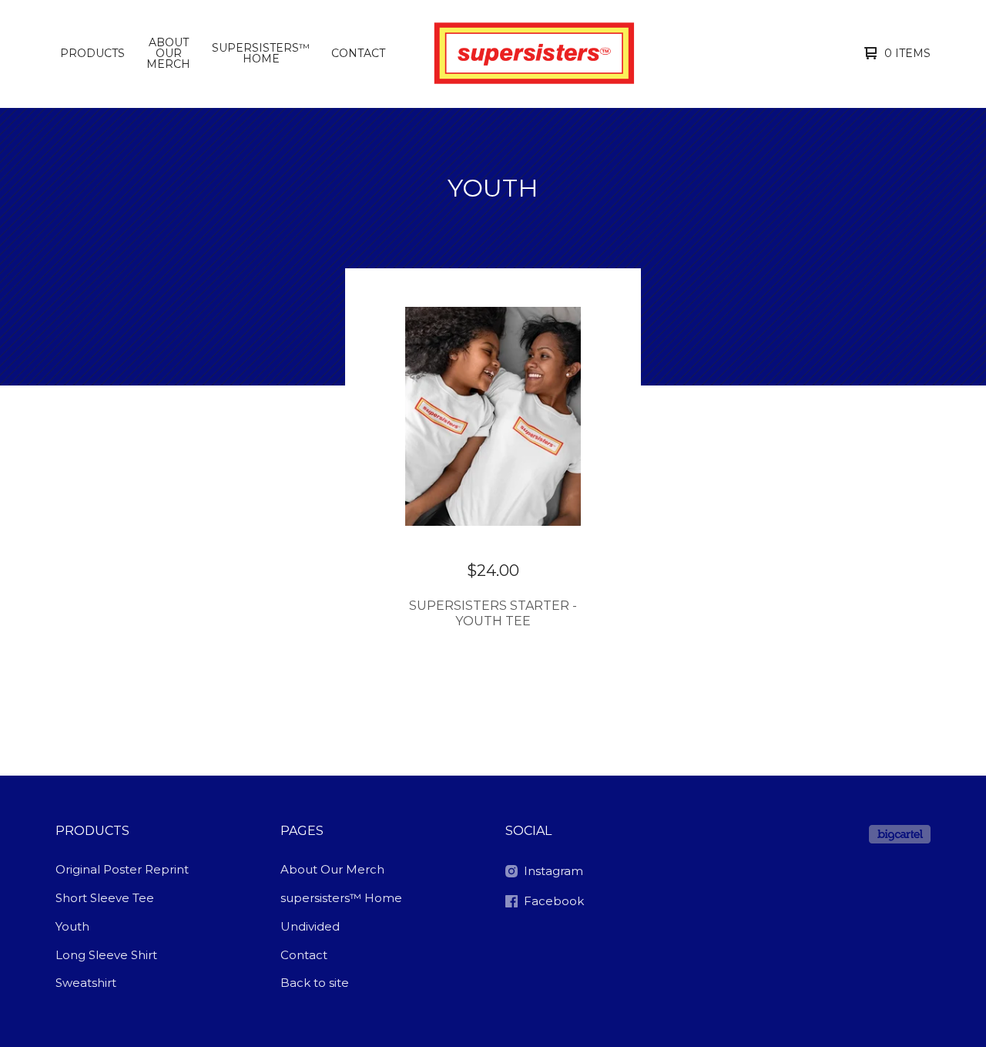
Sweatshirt (85, 982)
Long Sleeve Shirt (106, 955)
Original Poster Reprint (122, 869)
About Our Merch (168, 53)
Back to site (314, 982)
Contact (358, 53)
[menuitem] (92, 53)
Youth (72, 926)
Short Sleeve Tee (104, 897)
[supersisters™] (531, 53)
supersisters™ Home (261, 53)
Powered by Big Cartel (900, 834)
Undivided (310, 926)
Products (92, 53)
